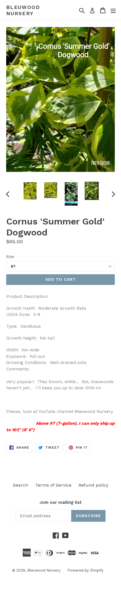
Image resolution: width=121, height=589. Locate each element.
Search (20, 485)
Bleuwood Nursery (23, 10)
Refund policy (93, 485)
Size (10, 256)
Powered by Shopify (86, 570)
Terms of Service (53, 485)
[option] (30, 190)
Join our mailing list (60, 502)
